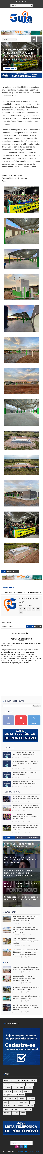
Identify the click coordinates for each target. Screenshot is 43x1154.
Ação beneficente (29, 1080)
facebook (38, 627)
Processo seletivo (25, 1106)
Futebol (31, 1098)
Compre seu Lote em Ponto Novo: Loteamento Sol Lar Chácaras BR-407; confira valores (25, 930)
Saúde (6, 1109)
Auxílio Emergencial (12, 1080)
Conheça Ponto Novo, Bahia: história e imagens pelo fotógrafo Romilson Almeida (19, 873)
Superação (15, 1109)
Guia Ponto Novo (23, 1151)
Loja (32, 1102)
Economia (27, 1091)
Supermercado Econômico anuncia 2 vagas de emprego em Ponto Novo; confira (25, 764)
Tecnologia (26, 1109)
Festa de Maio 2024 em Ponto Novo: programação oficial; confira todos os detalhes (25, 1007)
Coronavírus (19, 1084)
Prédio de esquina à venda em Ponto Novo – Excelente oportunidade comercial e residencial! (25, 919)
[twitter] (16, 2)
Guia (5, 1102)
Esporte (22, 1098)
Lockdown (24, 1102)
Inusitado (14, 1102)
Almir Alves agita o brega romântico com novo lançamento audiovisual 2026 (21, 860)
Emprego (20, 1095)
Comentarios (34, 837)
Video (23, 1113)
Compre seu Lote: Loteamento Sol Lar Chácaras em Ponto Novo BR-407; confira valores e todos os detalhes (25, 952)
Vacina (15, 1113)
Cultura (7, 1087)
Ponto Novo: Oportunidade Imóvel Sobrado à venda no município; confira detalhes (25, 941)
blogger (30, 627)
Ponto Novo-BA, (33, 64)
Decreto (29, 1087)
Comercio (8, 1084)
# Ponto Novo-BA (12, 572)
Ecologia (17, 1091)
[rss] (26, 2)
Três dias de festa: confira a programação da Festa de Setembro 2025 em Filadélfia (24, 817)
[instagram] (20, 2)
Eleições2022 (9, 1095)
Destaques (9, 837)
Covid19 (30, 1084)
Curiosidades (18, 1087)
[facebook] (23, 2)
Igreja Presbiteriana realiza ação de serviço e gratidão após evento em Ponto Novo (25, 828)
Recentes (21, 837)
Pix (14, 1106)
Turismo (7, 1113)
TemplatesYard (35, 1151)
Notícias (7, 1106)
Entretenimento (10, 1098)
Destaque (7, 1091)
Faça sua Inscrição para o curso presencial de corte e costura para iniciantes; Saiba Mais (24, 978)
